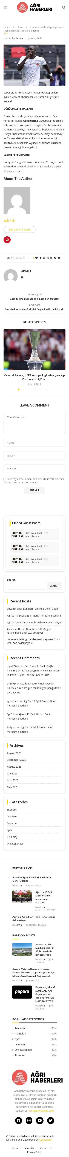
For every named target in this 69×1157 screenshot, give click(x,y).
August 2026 (14, 753)
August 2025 (14, 766)
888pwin (11, 727)
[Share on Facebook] (40, 258)
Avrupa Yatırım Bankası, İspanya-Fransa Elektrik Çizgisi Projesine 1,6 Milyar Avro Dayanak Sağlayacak (33, 972)
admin (19, 38)
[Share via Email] (59, 258)
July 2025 (12, 773)
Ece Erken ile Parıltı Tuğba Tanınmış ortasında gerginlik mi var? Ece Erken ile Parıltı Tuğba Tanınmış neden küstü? (33, 670)
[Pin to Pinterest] (48, 258)
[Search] (63, 7)
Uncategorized (15, 843)
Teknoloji (12, 837)
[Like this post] (36, 258)
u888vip (11, 683)
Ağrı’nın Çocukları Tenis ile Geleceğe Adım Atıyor (34, 622)
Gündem (12, 816)
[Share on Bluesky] (55, 258)
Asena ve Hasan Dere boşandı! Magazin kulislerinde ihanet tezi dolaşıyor (29, 630)
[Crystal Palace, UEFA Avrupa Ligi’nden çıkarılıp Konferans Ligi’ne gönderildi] (34, 349)
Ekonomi (12, 809)
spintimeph (13, 701)
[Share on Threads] (51, 258)
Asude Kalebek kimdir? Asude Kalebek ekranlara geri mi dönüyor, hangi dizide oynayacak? (34, 688)
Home (7, 27)
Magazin (12, 823)
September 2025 (16, 759)
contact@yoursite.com (41, 1110)
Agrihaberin (45, 1139)
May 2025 (12, 787)
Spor (20, 27)
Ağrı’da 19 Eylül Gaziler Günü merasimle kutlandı (34, 615)
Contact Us (46, 1148)
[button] (7, 359)
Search (11, 579)
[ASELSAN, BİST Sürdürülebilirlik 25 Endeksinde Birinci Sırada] (22, 949)
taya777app (13, 666)
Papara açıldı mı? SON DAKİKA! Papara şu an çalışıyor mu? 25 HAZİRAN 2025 (45, 994)
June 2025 (12, 780)
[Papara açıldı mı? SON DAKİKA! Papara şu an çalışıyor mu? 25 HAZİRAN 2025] (22, 992)
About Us (29, 1148)
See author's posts (19, 229)
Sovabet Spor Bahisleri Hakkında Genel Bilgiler (33, 608)
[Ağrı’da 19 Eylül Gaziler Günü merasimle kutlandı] (22, 896)
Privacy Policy (34, 1152)
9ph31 (10, 714)
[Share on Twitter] (44, 258)
